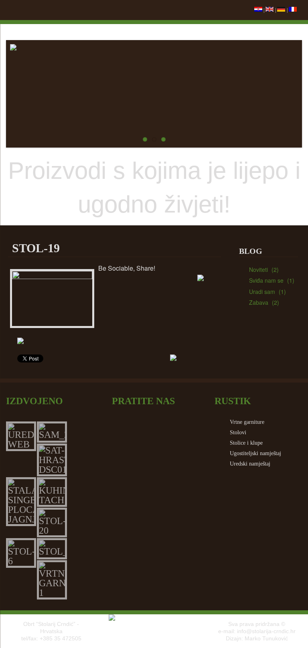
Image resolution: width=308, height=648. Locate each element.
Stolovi (238, 432)
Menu (14, 10)
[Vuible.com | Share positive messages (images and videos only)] (200, 279)
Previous (16, 92)
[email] (174, 281)
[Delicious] (145, 319)
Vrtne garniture (247, 422)
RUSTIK (233, 401)
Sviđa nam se (266, 280)
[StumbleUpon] (115, 319)
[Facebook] (145, 281)
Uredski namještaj (250, 464)
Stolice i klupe (246, 443)
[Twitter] (115, 281)
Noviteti (258, 269)
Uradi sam (262, 292)
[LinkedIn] (203, 319)
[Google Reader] (174, 319)
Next (292, 92)
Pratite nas (143, 401)
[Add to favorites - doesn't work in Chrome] (203, 298)
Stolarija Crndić (154, 30)
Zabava (258, 302)
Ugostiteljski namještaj (255, 453)
